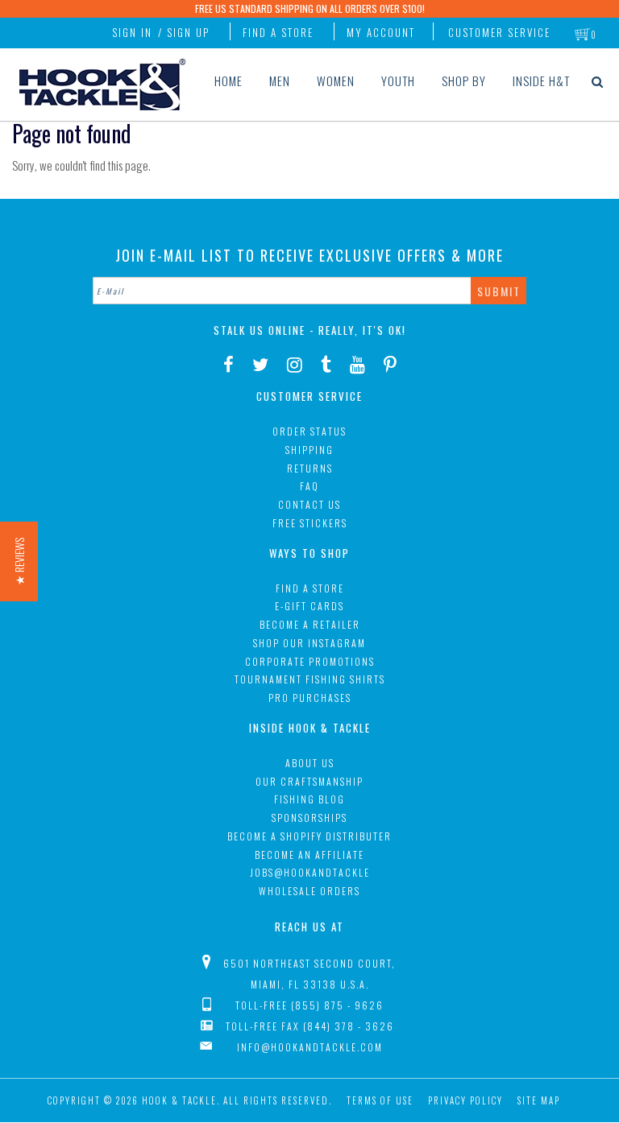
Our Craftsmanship (309, 781)
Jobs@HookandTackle (310, 872)
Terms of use (380, 1100)
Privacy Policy (465, 1100)
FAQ (309, 486)
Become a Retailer (310, 624)
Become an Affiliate (309, 854)
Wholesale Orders (309, 891)
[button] (19, 561)
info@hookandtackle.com (310, 1047)
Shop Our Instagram (309, 643)
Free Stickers (309, 523)
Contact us (309, 504)
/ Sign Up (184, 32)
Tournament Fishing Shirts (310, 679)
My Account (381, 32)
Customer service (499, 32)
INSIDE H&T (541, 80)
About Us (309, 763)
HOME (228, 80)
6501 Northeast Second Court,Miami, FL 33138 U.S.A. (309, 973)
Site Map (538, 1100)
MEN (279, 80)
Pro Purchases (309, 697)
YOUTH (398, 80)
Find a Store (278, 32)
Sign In (132, 32)
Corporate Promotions (310, 661)
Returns (310, 468)
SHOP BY (464, 80)
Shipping (309, 449)
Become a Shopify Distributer (309, 836)
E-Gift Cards (309, 606)
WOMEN (336, 80)
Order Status (309, 431)
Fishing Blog (309, 799)
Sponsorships (309, 817)
